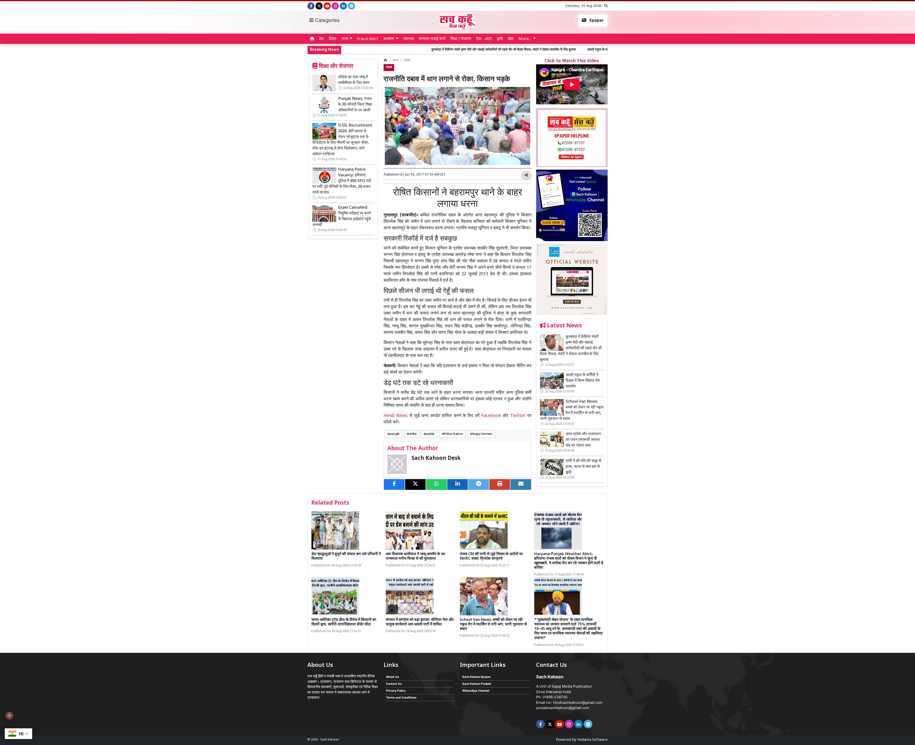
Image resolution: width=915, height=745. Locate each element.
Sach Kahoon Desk (436, 458)
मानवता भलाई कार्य (432, 39)
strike (413, 434)
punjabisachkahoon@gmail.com (562, 707)
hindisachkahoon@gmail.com (577, 702)
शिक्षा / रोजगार (460, 39)
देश (321, 39)
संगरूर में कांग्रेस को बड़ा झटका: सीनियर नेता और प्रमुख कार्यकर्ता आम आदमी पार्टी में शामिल (420, 622)
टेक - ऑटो (484, 39)
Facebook (491, 416)
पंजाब (407, 60)
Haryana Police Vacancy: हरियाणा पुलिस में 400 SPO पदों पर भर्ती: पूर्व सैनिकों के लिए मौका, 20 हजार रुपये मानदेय (341, 181)
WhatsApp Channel (475, 690)
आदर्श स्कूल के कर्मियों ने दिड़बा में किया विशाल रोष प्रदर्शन (555, 49)
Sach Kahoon (329, 740)
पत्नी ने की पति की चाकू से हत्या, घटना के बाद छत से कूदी (583, 467)
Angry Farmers (482, 434)
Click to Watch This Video (572, 61)
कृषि (500, 39)
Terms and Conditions (401, 697)
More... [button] (525, 39)
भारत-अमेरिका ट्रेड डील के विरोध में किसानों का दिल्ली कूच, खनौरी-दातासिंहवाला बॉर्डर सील (343, 622)
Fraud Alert (367, 39)
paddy (430, 434)
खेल (510, 39)
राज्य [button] (344, 39)
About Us (392, 677)
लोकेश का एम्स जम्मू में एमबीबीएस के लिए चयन (353, 80)
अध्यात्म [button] (388, 39)
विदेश (332, 39)
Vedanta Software (592, 740)
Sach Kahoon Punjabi (476, 683)
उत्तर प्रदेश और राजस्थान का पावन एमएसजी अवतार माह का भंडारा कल (583, 440)
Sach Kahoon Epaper (476, 677)
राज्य (395, 60)
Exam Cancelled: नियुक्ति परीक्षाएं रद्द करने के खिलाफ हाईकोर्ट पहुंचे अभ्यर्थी (341, 216)
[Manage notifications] (9, 715)
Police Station (453, 434)
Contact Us (394, 683)
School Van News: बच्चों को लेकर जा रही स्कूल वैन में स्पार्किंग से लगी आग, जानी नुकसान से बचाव (572, 410)
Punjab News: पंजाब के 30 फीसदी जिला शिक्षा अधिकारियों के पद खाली (355, 104)
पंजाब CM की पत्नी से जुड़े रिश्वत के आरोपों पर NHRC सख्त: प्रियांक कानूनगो (491, 556)
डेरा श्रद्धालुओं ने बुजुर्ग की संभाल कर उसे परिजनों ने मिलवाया (346, 556)
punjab (394, 434)
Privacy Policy (396, 690)
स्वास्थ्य (408, 39)
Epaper (596, 20)
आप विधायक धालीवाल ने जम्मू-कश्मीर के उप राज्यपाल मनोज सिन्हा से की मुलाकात (415, 556)
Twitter (518, 416)
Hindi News (396, 416)
